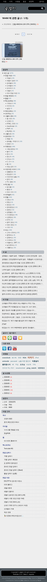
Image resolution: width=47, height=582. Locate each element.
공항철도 (11, 212)
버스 (8, 230)
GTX (9, 220)
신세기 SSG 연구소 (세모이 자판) (15, 505)
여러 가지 (11, 192)
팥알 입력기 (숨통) (10, 473)
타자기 (31, 357)
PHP (9, 129)
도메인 (10, 121)
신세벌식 (11, 86)
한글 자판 (10, 76)
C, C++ (10, 162)
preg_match (31, 368)
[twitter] (4, 350)
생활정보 (11, 172)
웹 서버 (10, 119)
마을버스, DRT (13, 243)
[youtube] (15, 350)
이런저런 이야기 (12, 169)
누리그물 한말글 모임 (11, 430)
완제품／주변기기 (14, 141)
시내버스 (11, 240)
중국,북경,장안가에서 (11, 422)
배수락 (14, 358)
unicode (5, 361)
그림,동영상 (12, 149)
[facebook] (9, 350)
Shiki (21, 580)
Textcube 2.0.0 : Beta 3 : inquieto (23, 574)
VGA (24, 358)
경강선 (10, 205)
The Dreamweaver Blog (24, 578)
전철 (8, 197)
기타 (9, 227)
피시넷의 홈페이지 (10, 441)
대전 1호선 (11, 225)
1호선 (10, 200)
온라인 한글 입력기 (10, 466)
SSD (19, 358)
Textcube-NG (8, 448)
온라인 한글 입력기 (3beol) (13, 470)
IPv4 (37, 358)
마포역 (28, 364)
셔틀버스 (11, 248)
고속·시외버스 (13, 232)
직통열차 (35, 361)
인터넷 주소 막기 (8, 368)
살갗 (9, 108)
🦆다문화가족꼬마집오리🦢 (14, 516)
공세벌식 (11, 83)
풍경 (9, 189)
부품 (9, 139)
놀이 (9, 151)
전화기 (10, 144)
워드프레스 (10, 111)
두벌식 (10, 78)
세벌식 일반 (12, 81)
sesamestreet (20, 368)
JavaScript (12, 126)
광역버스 (11, 235)
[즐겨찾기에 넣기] (20, 340)
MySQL (10, 131)
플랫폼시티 (6, 364)
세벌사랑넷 (8, 488)
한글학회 (7, 433)
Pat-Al (39, 580)
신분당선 (11, 217)
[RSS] (4, 340)
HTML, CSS (12, 124)
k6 (13, 364)
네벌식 (10, 91)
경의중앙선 (12, 207)
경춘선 (10, 210)
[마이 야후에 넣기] (15, 340)
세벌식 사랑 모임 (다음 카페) (14, 498)
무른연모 (10, 146)
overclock (6, 358)
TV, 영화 (11, 182)
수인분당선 (12, 215)
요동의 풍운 (8, 419)
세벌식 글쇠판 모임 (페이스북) (14, 495)
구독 (34, 364)
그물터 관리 (10, 116)
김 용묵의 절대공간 (10, 463)
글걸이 (22, 572)
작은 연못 (7, 512)
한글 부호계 (10, 96)
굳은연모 (9, 136)
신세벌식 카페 (9, 509)
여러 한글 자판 (13, 93)
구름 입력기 (8, 456)
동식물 (10, 187)
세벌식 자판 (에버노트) (12, 502)
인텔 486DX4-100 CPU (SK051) (24, 24)
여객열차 (9, 195)
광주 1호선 (12, 222)
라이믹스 (9, 114)
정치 (9, 179)
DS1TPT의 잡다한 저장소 (13, 481)
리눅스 (10, 159)
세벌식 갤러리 (9, 491)
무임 (16, 364)
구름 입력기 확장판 (10, 460)
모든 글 (8, 73)
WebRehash (41, 578)
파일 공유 (11, 167)
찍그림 (8, 184)
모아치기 (11, 88)
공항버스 (11, 237)
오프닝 (22, 364)
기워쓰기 (11, 103)
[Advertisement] (23, 545)
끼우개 (10, 106)
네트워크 (41, 368)
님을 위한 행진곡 (24, 361)
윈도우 (10, 157)
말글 (8, 98)
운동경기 (11, 174)
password (13, 361)
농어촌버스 (11, 245)
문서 (9, 154)
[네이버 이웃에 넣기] (10, 340)
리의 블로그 (8, 484)
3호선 (9, 202)
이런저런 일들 (13, 177)
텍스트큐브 (10, 101)
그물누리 (9, 134)
